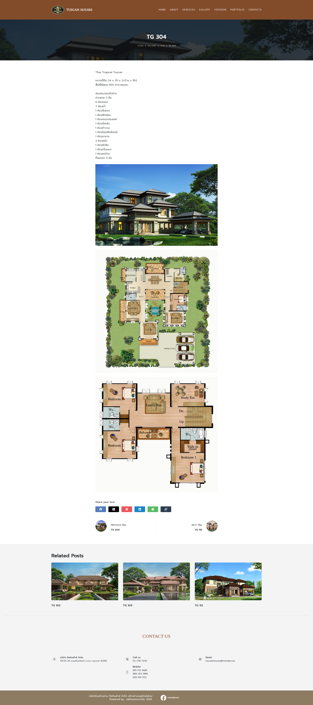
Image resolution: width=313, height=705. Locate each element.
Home (162, 9)
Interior (220, 9)
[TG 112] (228, 581)
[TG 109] (156, 581)
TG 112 (199, 605)
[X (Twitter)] (113, 509)
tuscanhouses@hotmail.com (220, 660)
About (174, 9)
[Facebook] (100, 509)
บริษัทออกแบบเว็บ (135, 699)
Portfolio (237, 9)
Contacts (255, 9)
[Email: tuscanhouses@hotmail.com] (200, 659)
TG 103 (55, 605)
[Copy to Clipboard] (166, 509)
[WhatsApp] (153, 509)
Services (188, 9)
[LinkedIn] (139, 509)
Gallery (204, 9)
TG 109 (127, 605)
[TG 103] (84, 581)
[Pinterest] (126, 509)
